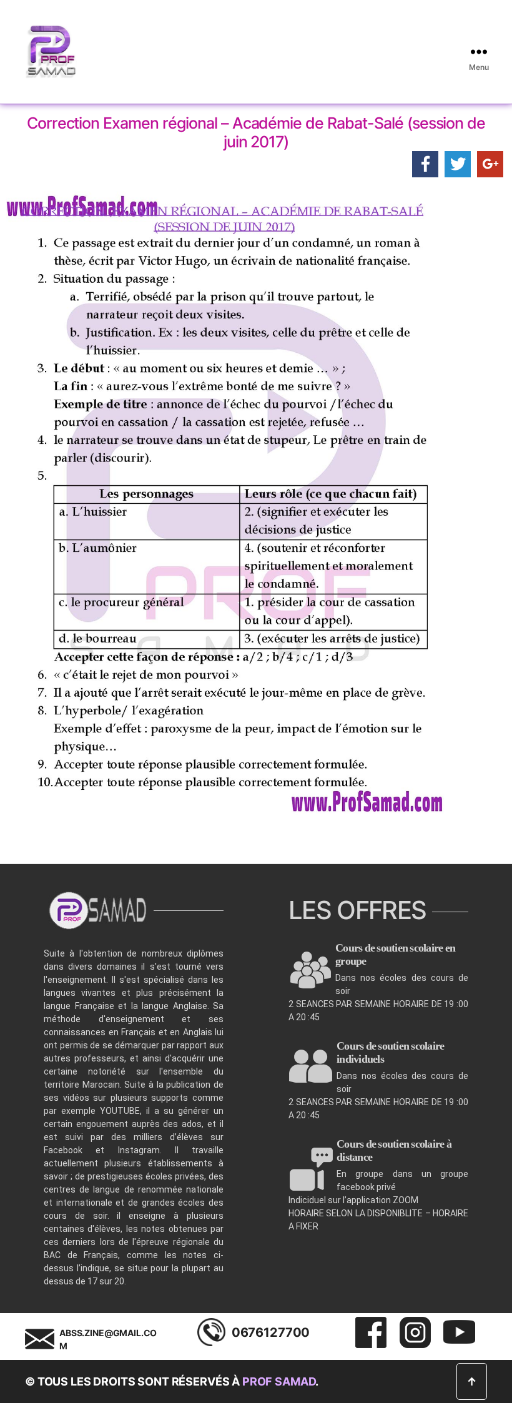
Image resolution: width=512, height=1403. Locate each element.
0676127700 (271, 1332)
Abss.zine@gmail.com (108, 1339)
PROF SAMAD (279, 1381)
